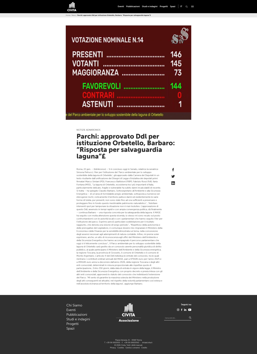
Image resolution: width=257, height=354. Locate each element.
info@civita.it (147, 342)
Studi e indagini (150, 6)
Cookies (120, 348)
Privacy (113, 348)
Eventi (121, 6)
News (74, 15)
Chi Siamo (74, 305)
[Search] (190, 317)
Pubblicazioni (133, 6)
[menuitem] (121, 6)
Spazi (172, 6)
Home (68, 15)
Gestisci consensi (132, 348)
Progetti (164, 6)
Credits (144, 348)
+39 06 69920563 (131, 342)
